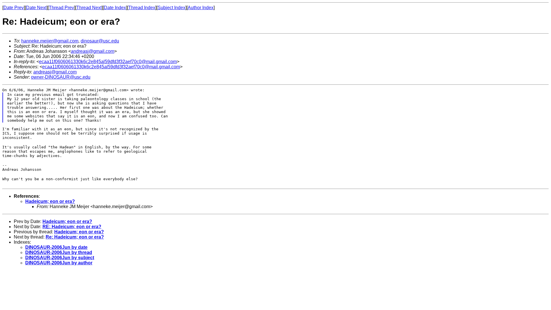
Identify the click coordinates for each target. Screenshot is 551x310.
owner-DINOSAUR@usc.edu (60, 77)
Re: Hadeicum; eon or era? (75, 237)
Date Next (36, 7)
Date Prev (13, 7)
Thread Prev (61, 7)
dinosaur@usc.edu (100, 40)
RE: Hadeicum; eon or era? (71, 226)
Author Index (201, 7)
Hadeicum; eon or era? (50, 201)
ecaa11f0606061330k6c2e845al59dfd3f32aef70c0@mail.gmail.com (108, 61)
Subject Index (171, 7)
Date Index (115, 7)
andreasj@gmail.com (92, 51)
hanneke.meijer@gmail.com (49, 40)
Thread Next (89, 7)
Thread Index (141, 7)
